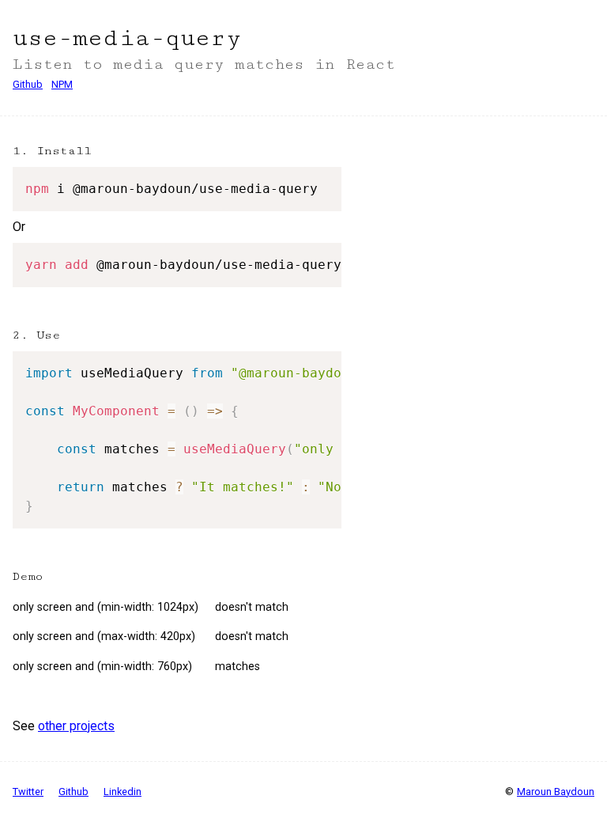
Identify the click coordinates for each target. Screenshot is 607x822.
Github (28, 84)
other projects (76, 725)
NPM (62, 84)
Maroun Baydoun (555, 791)
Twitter (28, 791)
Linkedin (122, 791)
